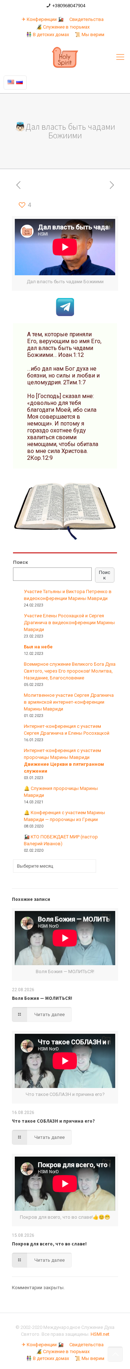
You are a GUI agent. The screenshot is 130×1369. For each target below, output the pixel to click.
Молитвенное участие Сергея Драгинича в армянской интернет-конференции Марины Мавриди (69, 702)
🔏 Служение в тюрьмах (63, 27)
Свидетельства (86, 19)
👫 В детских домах (47, 34)
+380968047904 (68, 5)
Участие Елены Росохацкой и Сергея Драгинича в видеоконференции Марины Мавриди (69, 622)
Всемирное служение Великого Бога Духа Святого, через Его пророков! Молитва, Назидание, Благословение (70, 671)
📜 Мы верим (89, 34)
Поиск (20, 562)
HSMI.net (100, 1334)
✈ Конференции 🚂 (43, 19)
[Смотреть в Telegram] (65, 314)
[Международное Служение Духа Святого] (65, 57)
